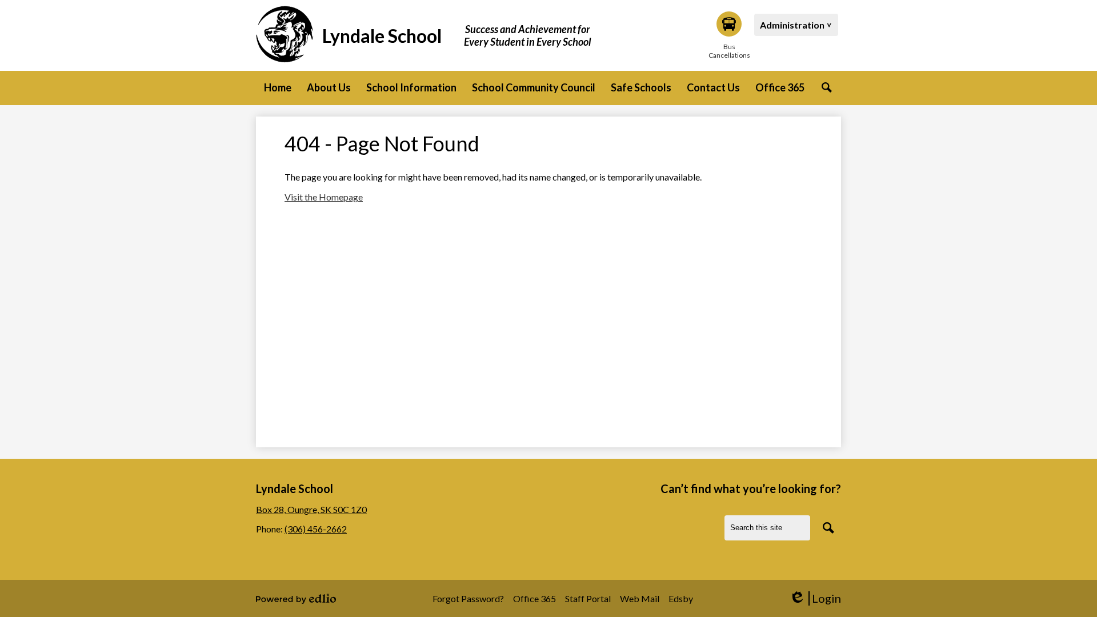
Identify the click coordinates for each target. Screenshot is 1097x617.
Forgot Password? (468, 598)
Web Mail (639, 598)
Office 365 (534, 598)
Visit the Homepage (324, 196)
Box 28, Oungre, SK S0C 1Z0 (311, 509)
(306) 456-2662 (316, 528)
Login (815, 598)
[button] (329, 88)
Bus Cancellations (729, 50)
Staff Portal (588, 598)
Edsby (680, 598)
